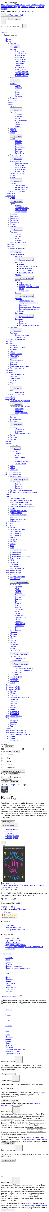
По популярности (12, 829)
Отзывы (34, 5)
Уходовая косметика (18, 254)
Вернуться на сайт (8, 1160)
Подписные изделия (22, 462)
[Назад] (3, 22)
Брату (17, 611)
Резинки (18, 234)
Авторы (8, 991)
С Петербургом (20, 464)
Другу (17, 601)
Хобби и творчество (13, 472)
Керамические (20, 55)
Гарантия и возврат (13, 941)
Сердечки (18, 114)
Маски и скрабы (25, 268)
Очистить (9, 747)
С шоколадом (20, 658)
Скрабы (22, 283)
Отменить (5, 1101)
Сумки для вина (21, 212)
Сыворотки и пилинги (28, 266)
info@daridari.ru (20, 909)
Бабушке (18, 607)
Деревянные (19, 171)
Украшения (9, 102)
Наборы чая (19, 392)
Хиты (3, 5)
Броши (12, 139)
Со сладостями (16, 656)
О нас (28, 5)
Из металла (19, 149)
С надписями (20, 61)
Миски (17, 90)
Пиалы (17, 92)
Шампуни (23, 305)
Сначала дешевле (12, 836)
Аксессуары (10, 194)
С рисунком (19, 63)
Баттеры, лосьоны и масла (29, 287)
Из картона (19, 486)
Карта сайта (10, 949)
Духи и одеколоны (22, 335)
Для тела (18, 275)
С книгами (19, 622)
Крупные (18, 125)
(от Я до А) (9, 834)
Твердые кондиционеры (28, 303)
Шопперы (18, 206)
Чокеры (13, 183)
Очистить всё (6, 779)
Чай (11, 390)
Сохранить (14, 1101)
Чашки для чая (20, 67)
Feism (17, 459)
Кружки (13, 49)
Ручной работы (20, 53)
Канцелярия (10, 397)
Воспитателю (20, 595)
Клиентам (18, 599)
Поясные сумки (21, 210)
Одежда (8, 441)
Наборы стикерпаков (23, 433)
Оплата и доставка (28, 7)
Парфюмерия (15, 333)
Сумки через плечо (22, 208)
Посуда (8, 39)
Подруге (18, 603)
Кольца (17, 122)
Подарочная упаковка (13, 716)
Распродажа (10, 736)
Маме (17, 605)
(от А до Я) (9, 832)
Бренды (8, 728)
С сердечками (20, 185)
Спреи (21, 311)
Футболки (14, 451)
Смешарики (19, 165)
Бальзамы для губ (26, 273)
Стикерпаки (19, 431)
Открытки (9, 523)
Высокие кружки (21, 76)
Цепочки (18, 127)
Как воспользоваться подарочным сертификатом (24, 947)
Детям (17, 589)
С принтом (19, 65)
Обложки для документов (20, 407)
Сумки (12, 204)
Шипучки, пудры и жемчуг (29, 325)
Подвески (18, 116)
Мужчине (18, 587)
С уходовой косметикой (24, 668)
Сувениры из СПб (12, 687)
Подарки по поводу (13, 927)
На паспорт (19, 409)
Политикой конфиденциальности (34, 1139)
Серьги (13, 112)
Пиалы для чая (20, 70)
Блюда (17, 94)
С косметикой (20, 624)
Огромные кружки (22, 74)
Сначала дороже (11, 838)
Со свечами (19, 626)
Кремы (21, 264)
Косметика (9, 244)
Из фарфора (19, 153)
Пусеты (18, 118)
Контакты (41, 5)
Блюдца (18, 86)
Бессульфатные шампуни (29, 309)
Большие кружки (21, 72)
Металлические (21, 59)
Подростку (19, 615)
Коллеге (18, 597)
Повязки (18, 240)
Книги (8, 494)
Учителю (18, 593)
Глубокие (18, 88)
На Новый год (15, 585)
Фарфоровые (20, 57)
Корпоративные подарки (10, 7)
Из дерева (18, 145)
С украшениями (21, 617)
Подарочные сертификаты (15, 730)
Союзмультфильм (21, 163)
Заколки (18, 236)
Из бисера (18, 141)
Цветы (8, 685)
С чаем (17, 620)
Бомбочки (23, 323)
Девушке (18, 591)
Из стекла (18, 151)
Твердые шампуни (26, 301)
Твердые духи (20, 337)
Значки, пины (15, 161)
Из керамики (20, 147)
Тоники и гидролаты (27, 271)
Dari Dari (18, 453)
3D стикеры (19, 429)
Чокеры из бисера (21, 187)
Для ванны (19, 313)
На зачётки (19, 411)
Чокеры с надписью (22, 189)
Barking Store (20, 457)
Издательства (10, 987)
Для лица (18, 256)
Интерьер (9, 341)
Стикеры (13, 427)
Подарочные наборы (13, 570)
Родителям (19, 609)
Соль (21, 321)
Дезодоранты (24, 291)
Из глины (18, 143)
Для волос (14, 232)
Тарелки (13, 84)
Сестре (17, 613)
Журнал (22, 5)
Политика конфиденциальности (17, 968)
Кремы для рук (25, 285)
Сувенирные (19, 51)
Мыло (21, 289)
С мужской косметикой (24, 670)
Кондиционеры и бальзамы (29, 307)
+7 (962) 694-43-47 (26, 11)
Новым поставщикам (13, 966)
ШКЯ (17, 455)
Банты (17, 238)
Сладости (9, 370)
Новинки (9, 5)
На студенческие (21, 413)
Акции (16, 5)
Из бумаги (19, 484)
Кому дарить (10, 925)
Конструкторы (15, 482)
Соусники (18, 96)
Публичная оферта (12, 943)
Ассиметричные (21, 120)
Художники (10, 989)
